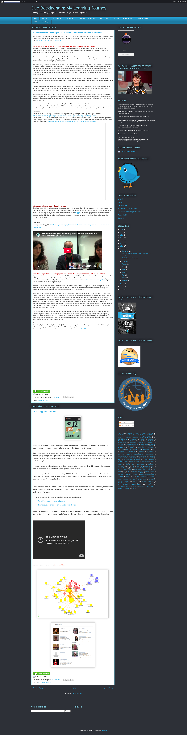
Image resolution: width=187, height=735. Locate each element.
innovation (121, 473)
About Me (45, 18)
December (125, 251)
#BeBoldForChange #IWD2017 (135, 434)
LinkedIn (120, 199)
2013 (122, 287)
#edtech (140, 440)
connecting (121, 466)
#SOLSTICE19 (152, 456)
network (120, 476)
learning (128, 474)
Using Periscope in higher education (51, 501)
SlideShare (121, 483)
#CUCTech (150, 439)
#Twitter (145, 459)
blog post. (58, 40)
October (124, 261)
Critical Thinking (123, 468)
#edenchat (131, 440)
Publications (69, 18)
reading (127, 481)
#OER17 (122, 451)
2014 (122, 284)
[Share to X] (69, 397)
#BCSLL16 (121, 434)
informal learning (149, 471)
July (123, 267)
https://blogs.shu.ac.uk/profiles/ (95, 280)
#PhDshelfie (141, 451)
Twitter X (121, 218)
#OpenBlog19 (131, 451)
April (123, 275)
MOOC (135, 474)
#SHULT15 (129, 454)
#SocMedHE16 (122, 456)
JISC (141, 473)
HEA (124, 471)
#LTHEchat (121, 447)
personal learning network (124, 479)
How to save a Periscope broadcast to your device (56, 505)
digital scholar (137, 469)
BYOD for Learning (138, 463)
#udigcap (151, 459)
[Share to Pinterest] (73, 397)
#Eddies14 (121, 440)
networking (128, 476)
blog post (78, 213)
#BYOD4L (145, 437)
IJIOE (128, 471)
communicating (140, 464)
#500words (129, 433)
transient (135, 486)
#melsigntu (150, 447)
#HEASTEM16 (144, 444)
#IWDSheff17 (123, 446)
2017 (122, 243)
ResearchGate (122, 205)
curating (137, 468)
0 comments (56, 397)
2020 (122, 235)
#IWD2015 (153, 444)
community (150, 464)
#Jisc (130, 446)
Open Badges (45, 22)
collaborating (129, 464)
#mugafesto (121, 449)
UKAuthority (127, 488)
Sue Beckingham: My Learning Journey (68, 8)
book (130, 463)
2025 (122, 229)
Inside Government (132, 473)
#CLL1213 (134, 439)
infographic (140, 471)
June (124, 269)
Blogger (104, 730)
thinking (128, 486)
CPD (35, 22)
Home (35, 18)
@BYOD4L (121, 433)
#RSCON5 (120, 453)
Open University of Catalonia (127, 478)
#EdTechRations (122, 442)
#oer (154, 449)
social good (149, 483)
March (124, 278)
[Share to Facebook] (71, 397)
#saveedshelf (143, 453)
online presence (141, 476)
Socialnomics (150, 484)
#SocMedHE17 (132, 456)
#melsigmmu (141, 447)
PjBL (134, 479)
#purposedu (150, 451)
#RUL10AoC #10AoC (44, 683)
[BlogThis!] (66, 397)
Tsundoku (141, 486)
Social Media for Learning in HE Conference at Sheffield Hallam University (67, 33)
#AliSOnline (143, 433)
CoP (128, 466)
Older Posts (108, 688)
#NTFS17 (129, 449)
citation (147, 463)
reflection (135, 481)
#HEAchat (120, 444)
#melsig (131, 447)
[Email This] (64, 397)
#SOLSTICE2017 (134, 457)
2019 (122, 238)
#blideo (128, 437)
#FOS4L (150, 442)
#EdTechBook (149, 440)
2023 (122, 232)
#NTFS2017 (137, 449)
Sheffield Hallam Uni (147, 481)
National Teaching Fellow (146, 474)
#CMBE (142, 439)
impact (134, 471)
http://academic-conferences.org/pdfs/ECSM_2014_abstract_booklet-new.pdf (72, 121)
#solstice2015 (123, 457)
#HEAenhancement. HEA (131, 444)
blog (152, 461)
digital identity (146, 468)
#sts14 (142, 457)
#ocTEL (146, 449)
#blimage (135, 437)
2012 (122, 289)
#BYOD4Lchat (122, 439)
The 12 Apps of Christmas (45, 412)
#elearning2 (133, 442)
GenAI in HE (104, 18)
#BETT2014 (150, 434)
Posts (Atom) (77, 693)
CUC (131, 468)
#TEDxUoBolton (128, 459)
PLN (139, 479)
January (124, 280)
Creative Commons (149, 466)
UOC (133, 488)
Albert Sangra (145, 461)
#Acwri (136, 433)
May (123, 272)
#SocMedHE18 (142, 456)
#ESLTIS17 (142, 442)
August (124, 264)
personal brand (149, 478)
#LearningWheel (148, 446)
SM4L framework (132, 483)
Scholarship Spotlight (142, 18)
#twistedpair (137, 459)
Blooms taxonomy (122, 463)
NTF (134, 476)
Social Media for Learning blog (86, 18)
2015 (122, 249)
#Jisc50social (137, 446)
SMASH (141, 483)
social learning (123, 484)
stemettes (121, 486)
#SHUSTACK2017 (138, 454)
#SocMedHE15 (43, 400)
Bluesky (120, 202)
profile (144, 479)
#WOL (120, 461)
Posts (123, 422)
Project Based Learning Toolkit (122, 18)
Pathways (140, 478)
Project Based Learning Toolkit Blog (129, 212)
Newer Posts (38, 688)
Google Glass (146, 469)
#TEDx (119, 459)
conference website (43, 40)
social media (136, 485)
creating (139, 466)
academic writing (134, 461)
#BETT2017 (121, 437)
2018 (122, 240)
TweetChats (149, 486)
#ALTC (151, 433)
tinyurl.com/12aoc (59, 565)
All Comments (125, 425)
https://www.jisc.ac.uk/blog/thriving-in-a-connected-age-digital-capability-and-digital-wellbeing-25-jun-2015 (65, 116)
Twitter (120, 488)
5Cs (126, 461)
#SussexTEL (150, 457)
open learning (152, 476)
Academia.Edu (122, 215)
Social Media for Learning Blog (127, 208)
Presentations (56, 18)
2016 (122, 246)
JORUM (148, 473)
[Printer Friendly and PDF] (41, 392)
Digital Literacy (128, 469)
